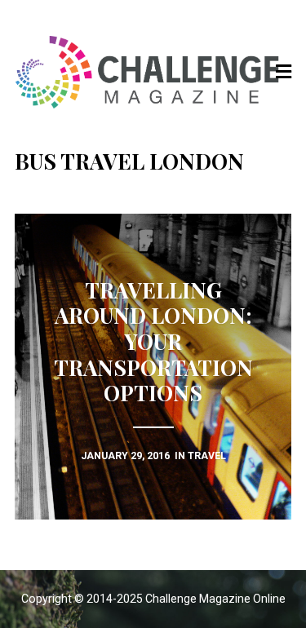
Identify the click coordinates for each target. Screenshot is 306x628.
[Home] (153, 72)
